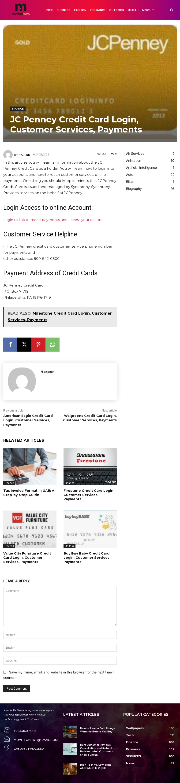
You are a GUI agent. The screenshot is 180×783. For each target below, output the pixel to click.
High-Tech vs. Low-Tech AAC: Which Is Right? (95, 766)
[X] (24, 345)
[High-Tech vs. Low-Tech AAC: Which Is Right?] (70, 769)
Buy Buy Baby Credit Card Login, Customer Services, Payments (87, 557)
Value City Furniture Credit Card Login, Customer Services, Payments (27, 557)
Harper (24, 154)
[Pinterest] (38, 345)
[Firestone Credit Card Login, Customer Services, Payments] (90, 466)
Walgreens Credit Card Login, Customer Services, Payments (90, 418)
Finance (18, 108)
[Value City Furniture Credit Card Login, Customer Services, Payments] (29, 529)
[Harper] (8, 154)
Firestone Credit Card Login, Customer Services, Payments (89, 495)
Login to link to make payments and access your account (54, 219)
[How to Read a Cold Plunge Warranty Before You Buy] (70, 732)
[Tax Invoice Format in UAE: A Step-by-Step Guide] (29, 466)
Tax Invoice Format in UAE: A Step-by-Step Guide (28, 493)
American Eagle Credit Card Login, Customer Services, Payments (28, 420)
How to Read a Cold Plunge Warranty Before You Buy (97, 730)
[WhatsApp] (52, 345)
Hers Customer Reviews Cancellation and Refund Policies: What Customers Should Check (96, 749)
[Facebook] (10, 345)
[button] (171, 10)
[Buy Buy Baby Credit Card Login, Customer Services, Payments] (90, 529)
